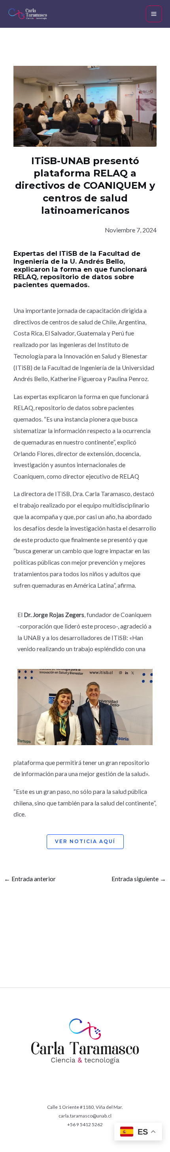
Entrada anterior (30, 878)
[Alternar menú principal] (154, 14)
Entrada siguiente (138, 878)
